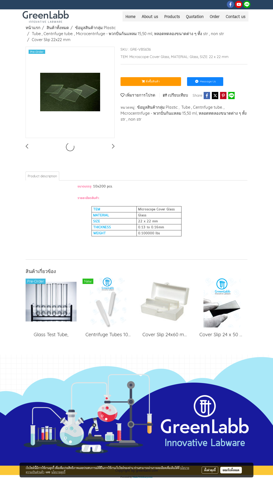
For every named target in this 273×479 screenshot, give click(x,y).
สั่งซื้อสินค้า (152, 81)
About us (150, 16)
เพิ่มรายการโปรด (140, 95)
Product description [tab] (42, 176)
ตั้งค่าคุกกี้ (210, 470)
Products (172, 16)
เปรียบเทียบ (177, 95)
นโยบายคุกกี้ (58, 472)
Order (215, 16)
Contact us (235, 16)
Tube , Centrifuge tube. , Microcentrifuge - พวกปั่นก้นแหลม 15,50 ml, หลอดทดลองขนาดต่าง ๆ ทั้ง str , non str (184, 113)
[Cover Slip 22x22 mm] (70, 92)
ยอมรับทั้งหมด (231, 470)
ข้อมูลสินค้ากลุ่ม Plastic (158, 107)
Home (131, 16)
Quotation (195, 16)
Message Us (207, 81)
